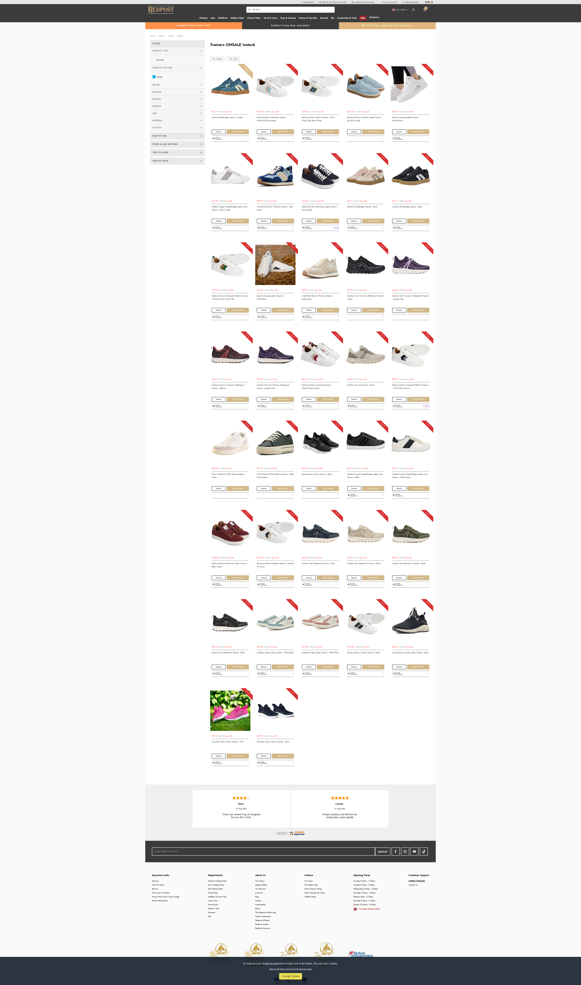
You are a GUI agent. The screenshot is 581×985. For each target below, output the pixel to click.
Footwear (160, 60)
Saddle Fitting (310, 897)
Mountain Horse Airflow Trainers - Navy (273, 742)
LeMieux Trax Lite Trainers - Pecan (360, 385)
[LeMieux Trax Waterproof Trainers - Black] (230, 622)
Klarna (257, 909)
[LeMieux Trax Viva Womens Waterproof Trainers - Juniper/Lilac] (275, 355)
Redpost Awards (261, 924)
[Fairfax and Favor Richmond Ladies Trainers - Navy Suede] (320, 177)
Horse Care (212, 901)
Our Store (309, 881)
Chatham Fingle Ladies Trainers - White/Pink (320, 653)
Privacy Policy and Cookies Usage (165, 897)
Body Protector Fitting (313, 889)
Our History (260, 881)
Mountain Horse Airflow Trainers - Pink (227, 742)
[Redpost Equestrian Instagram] (405, 851)
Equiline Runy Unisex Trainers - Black (317, 474)
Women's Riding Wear (217, 881)
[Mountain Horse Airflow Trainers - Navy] (275, 712)
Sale (363, 18)
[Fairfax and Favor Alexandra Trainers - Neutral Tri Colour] (275, 533)
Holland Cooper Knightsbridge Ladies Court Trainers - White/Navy (410, 476)
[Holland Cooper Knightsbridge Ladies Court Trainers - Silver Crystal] (230, 177)
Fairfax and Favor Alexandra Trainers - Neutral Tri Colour (275, 565)
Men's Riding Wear (216, 885)
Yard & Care (270, 18)
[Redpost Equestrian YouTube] (414, 851)
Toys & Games (288, 18)
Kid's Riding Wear (215, 889)
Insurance (374, 17)
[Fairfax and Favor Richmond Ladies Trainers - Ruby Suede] (230, 533)
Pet (332, 18)
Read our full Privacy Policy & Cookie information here (290, 969)
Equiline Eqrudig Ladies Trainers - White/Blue (270, 297)
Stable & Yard (213, 909)
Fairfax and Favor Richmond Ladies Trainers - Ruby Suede (230, 565)
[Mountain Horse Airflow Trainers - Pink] (230, 712)
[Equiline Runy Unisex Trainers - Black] (320, 444)
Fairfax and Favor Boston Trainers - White (363, 653)
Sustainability (260, 905)
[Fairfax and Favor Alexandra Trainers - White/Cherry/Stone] (320, 355)
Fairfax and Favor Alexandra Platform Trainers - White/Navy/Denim (410, 386)
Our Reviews (260, 889)
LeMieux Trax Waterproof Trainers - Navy (318, 563)
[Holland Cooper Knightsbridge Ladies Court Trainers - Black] (366, 444)
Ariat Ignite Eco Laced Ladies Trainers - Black (410, 653)
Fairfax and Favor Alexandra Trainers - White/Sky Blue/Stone (272, 119)
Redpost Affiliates (262, 920)
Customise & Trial (346, 18)
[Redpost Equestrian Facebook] (396, 851)
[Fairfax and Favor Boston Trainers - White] (366, 622)
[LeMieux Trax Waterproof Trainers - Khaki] (411, 533)
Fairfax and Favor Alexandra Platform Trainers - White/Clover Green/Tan (230, 297)
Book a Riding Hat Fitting (315, 893)
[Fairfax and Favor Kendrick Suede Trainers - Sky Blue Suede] (366, 87)
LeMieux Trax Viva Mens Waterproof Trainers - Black (365, 297)
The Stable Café (311, 885)
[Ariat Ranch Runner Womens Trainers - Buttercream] (320, 266)
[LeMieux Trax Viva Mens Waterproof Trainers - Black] (366, 266)
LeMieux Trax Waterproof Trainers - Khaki (408, 563)
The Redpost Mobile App (265, 913)
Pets (209, 916)
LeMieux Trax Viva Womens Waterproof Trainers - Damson (228, 386)
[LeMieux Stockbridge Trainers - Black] (411, 177)
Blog (257, 897)
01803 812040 (417, 881)
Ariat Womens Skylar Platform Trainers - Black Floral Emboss (275, 476)
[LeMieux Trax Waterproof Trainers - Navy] (320, 533)
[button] (399, 9)
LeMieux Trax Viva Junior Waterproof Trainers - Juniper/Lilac (410, 297)
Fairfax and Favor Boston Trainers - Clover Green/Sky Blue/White (318, 119)
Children (223, 18)
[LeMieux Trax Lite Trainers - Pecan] (366, 355)
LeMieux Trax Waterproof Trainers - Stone (364, 563)
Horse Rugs (212, 893)
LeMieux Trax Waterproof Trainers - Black (228, 653)
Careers (258, 901)
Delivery (155, 881)
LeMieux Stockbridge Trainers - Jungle (227, 118)
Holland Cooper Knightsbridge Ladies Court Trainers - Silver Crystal (230, 208)
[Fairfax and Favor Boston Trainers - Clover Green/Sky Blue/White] (320, 87)
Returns (155, 889)
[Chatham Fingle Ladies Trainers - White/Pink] (320, 622)
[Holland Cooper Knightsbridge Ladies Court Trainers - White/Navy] (411, 444)
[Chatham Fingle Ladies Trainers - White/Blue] (275, 622)
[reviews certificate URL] (290, 833)
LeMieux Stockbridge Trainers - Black (407, 207)
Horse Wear (254, 18)
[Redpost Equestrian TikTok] (424, 851)
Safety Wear (237, 18)
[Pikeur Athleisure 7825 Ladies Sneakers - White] (230, 444)
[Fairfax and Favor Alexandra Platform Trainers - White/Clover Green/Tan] (230, 266)
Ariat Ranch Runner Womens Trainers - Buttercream (317, 297)
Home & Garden (308, 18)
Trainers (159, 77)
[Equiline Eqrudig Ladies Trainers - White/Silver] (411, 87)
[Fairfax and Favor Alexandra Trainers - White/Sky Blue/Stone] (275, 87)
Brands (324, 18)
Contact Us (413, 885)
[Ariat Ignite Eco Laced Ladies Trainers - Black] (411, 622)
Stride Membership (159, 901)
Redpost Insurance (262, 928)
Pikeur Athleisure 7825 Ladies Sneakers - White (228, 476)
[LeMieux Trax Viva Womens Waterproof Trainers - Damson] (230, 355)
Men (212, 18)
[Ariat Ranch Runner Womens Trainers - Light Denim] (275, 177)
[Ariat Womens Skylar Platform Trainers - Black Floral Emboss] (275, 444)
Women (203, 18)
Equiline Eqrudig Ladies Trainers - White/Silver (405, 119)
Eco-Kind (258, 893)
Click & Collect (158, 885)
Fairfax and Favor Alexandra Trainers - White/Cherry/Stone (317, 386)
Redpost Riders (261, 885)
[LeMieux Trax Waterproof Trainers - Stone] (366, 533)
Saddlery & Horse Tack (217, 897)
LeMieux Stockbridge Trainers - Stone (362, 207)
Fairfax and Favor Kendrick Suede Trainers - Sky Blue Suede (364, 119)
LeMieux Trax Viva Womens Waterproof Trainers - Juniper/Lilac (273, 386)
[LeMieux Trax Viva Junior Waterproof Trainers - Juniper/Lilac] (411, 266)
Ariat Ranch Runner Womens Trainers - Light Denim (275, 208)
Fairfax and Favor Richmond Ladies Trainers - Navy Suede (320, 208)
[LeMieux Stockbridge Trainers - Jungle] (230, 87)
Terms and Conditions (161, 893)
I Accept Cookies (290, 976)
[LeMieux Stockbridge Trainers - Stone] (366, 177)
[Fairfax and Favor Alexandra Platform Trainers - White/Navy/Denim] (411, 355)
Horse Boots (213, 905)
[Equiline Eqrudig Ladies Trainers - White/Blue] (275, 266)
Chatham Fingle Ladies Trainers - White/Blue (275, 653)
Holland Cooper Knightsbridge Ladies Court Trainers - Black (365, 476)
